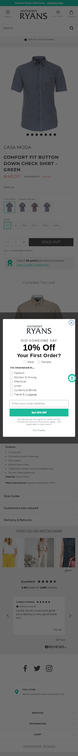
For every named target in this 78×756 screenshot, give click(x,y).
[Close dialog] (71, 322)
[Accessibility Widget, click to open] (72, 378)
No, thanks (39, 430)
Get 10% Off (39, 413)
